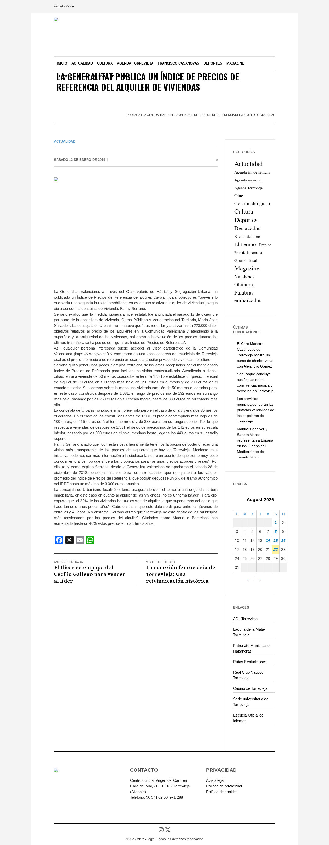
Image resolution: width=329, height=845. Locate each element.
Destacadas (247, 228)
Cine (238, 195)
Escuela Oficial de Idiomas (248, 718)
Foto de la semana (248, 252)
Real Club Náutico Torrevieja (248, 675)
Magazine (246, 268)
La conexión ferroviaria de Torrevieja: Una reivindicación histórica (180, 574)
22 (275, 549)
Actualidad (64, 141)
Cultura (243, 211)
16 (283, 540)
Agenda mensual (247, 179)
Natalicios (244, 276)
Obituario (244, 284)
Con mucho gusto (252, 203)
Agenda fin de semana (252, 172)
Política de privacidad (224, 786)
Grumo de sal (245, 260)
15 (275, 540)
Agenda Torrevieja (248, 187)
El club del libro (247, 236)
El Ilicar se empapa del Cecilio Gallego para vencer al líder (89, 574)
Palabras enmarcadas (247, 296)
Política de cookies (222, 791)
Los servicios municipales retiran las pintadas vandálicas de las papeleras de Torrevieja (255, 410)
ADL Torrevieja (245, 619)
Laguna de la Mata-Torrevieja (249, 632)
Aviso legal (215, 780)
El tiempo (245, 244)
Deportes (246, 220)
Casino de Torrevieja (250, 688)
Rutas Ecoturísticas (249, 661)
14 (268, 540)
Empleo (265, 244)
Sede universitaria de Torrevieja (250, 702)
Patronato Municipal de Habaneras (252, 648)
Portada (133, 114)
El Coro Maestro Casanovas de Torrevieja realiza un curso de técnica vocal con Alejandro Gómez (255, 355)
